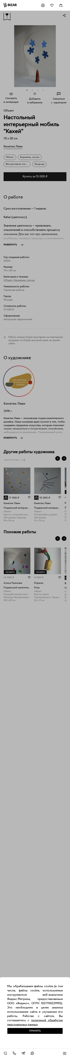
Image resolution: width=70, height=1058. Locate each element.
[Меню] (64, 1053)
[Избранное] (52, 5)
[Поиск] (5, 1053)
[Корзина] (61, 5)
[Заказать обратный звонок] (14, 1053)
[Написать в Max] (32, 1053)
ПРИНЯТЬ (35, 1031)
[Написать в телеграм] (23, 1053)
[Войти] (43, 5)
